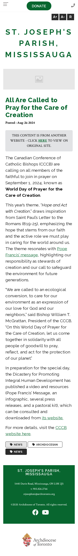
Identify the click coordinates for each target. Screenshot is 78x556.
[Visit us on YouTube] (45, 513)
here (42, 140)
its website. (52, 417)
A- (63, 17)
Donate (39, 6)
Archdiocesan (46, 444)
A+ (55, 17)
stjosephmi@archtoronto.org (39, 494)
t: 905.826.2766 (39, 489)
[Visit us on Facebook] (35, 513)
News (17, 444)
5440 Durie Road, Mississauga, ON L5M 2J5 (39, 483)
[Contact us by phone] (73, 5)
